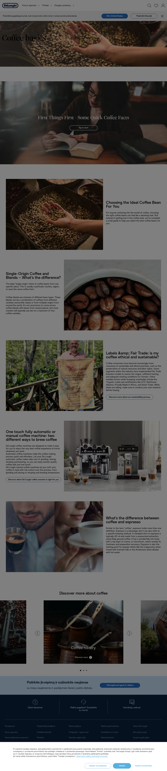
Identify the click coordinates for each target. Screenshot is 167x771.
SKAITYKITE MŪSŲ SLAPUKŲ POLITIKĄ (91, 756)
